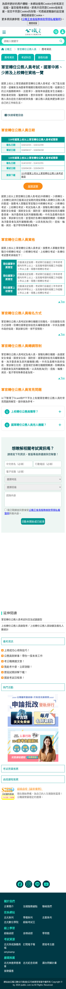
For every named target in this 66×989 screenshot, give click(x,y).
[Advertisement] (33, 839)
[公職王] (33, 32)
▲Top (61, 301)
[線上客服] (55, 31)
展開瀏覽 (33, 186)
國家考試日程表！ (14, 677)
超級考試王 (29, 922)
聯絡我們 (47, 906)
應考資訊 (9, 57)
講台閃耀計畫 (49, 962)
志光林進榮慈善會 (12, 964)
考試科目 (26, 57)
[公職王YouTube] (46, 884)
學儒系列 (28, 917)
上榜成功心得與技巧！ (17, 650)
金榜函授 (28, 933)
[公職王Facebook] (19, 884)
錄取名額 (43, 57)
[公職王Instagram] (28, 884)
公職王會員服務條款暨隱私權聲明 (41, 19)
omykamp (9, 952)
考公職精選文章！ (14, 661)
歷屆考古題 (48, 944)
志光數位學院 (11, 922)
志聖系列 (47, 917)
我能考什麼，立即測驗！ (18, 666)
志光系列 (9, 917)
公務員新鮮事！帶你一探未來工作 (23, 656)
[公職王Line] (37, 884)
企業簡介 (9, 906)
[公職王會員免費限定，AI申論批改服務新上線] (33, 710)
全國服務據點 (30, 906)
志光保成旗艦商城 (12, 946)
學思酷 (46, 933)
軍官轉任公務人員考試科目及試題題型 (21, 619)
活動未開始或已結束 (33, 521)
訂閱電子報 (29, 944)
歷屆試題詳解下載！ (15, 672)
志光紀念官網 (30, 962)
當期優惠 (9, 971)
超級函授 (9, 933)
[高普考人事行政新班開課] (33, 745)
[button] (4, 32)
